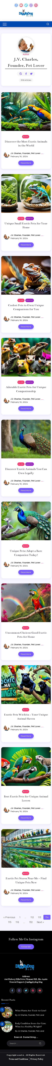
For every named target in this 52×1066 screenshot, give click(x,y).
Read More (26, 163)
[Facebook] (16, 5)
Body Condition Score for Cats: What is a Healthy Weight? (30, 1025)
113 (39, 917)
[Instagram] (31, 5)
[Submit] (40, 1043)
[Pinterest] (36, 5)
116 (17, 922)
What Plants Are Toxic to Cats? (30, 1010)
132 (31, 922)
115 (9, 922)
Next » (40, 922)
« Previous (9, 917)
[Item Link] (7, 1012)
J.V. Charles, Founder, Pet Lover (26, 153)
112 (32, 917)
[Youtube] (21, 5)
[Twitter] (26, 5)
